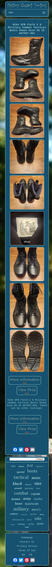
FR (30, 554)
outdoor (14, 513)
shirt (38, 488)
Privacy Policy (27, 546)
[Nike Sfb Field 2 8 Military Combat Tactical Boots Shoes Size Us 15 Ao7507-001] (27, 51)
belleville (18, 520)
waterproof (39, 466)
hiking (42, 514)
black (17, 483)
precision (29, 488)
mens (36, 477)
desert (28, 484)
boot (18, 503)
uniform (12, 524)
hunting (21, 524)
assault (18, 488)
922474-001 (32, 503)
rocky (31, 524)
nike (38, 518)
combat (21, 493)
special (20, 471)
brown (16, 499)
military (21, 509)
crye (13, 466)
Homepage (27, 537)
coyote (35, 494)
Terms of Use (27, 550)
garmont (33, 514)
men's (36, 509)
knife (27, 527)
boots (32, 470)
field (30, 465)
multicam (24, 514)
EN (23, 554)
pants (40, 523)
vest (29, 520)
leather (38, 499)
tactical (21, 477)
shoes (21, 466)
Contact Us (27, 542)
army (27, 498)
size (37, 483)
